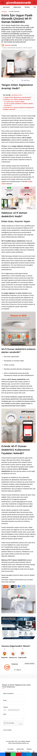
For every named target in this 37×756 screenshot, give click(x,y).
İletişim (27, 7)
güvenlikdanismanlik (18, 2)
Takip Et (18, 670)
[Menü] (2, 2)
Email (4, 700)
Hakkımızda (17, 7)
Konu (4, 714)
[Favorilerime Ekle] (7, 80)
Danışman (8, 45)
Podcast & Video (24, 752)
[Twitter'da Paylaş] (7, 754)
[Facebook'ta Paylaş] (2, 754)
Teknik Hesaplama (10, 752)
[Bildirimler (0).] (34, 2)
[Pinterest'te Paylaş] (18, 754)
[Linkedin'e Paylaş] (23, 754)
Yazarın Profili (29, 663)
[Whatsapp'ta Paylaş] (13, 754)
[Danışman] (7, 667)
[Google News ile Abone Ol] (25, 80)
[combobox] (5, 710)
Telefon (5, 707)
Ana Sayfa (6, 7)
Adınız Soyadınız (8, 693)
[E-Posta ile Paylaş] (34, 754)
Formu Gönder (7, 730)
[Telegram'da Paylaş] (29, 754)
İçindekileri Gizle (16, 95)
